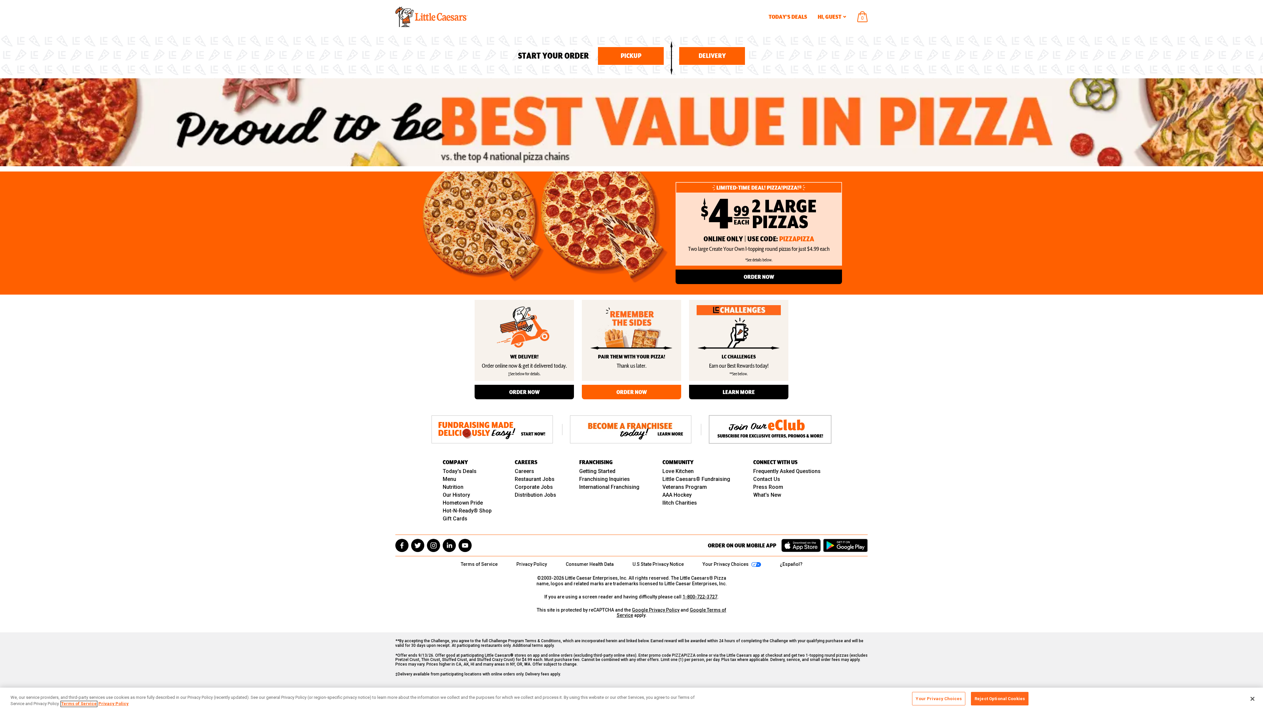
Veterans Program (684, 487)
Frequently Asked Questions (787, 471)
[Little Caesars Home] (431, 17)
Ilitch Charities (679, 503)
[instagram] (433, 545)
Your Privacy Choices (939, 698)
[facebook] (402, 545)
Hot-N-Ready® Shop (467, 511)
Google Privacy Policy (656, 610)
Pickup (631, 56)
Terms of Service (479, 564)
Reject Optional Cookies (1000, 698)
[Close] (1252, 699)
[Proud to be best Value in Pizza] (631, 122)
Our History (456, 495)
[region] (631, 699)
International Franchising (609, 487)
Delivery (712, 56)
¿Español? (791, 564)
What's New (767, 495)
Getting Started (597, 471)
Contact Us (766, 479)
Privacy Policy (531, 564)
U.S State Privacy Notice (658, 564)
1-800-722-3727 (699, 596)
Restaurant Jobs (535, 479)
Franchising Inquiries (604, 479)
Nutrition (453, 487)
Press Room (768, 487)
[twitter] (417, 545)
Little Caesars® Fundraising (696, 479)
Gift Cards (455, 518)
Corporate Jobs (534, 487)
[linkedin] (449, 545)
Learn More (739, 392)
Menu (449, 479)
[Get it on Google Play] (845, 545)
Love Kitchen (678, 471)
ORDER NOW (759, 276)
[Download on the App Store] (801, 545)
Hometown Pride (463, 503)
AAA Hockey (677, 495)
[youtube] (465, 545)
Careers (524, 471)
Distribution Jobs (535, 495)
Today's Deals (460, 471)
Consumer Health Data (590, 564)
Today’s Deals (788, 16)
